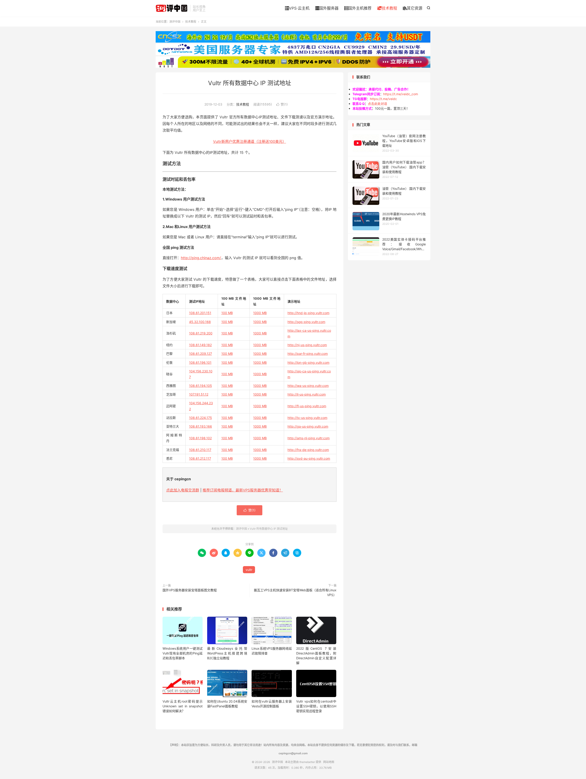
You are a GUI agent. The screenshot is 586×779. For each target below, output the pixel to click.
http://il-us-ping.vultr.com (307, 394)
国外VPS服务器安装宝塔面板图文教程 (190, 590)
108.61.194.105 (200, 386)
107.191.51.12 (198, 394)
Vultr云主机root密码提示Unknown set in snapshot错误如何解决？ (183, 706)
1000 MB (260, 313)
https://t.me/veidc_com (400, 94)
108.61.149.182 (200, 345)
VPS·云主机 (297, 8)
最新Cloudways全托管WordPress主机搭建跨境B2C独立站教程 (227, 653)
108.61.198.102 (200, 438)
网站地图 (328, 762)
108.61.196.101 (200, 362)
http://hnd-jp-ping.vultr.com (308, 313)
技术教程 (387, 8)
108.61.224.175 (200, 418)
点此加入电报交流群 (182, 490)
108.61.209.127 (200, 354)
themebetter (307, 762)
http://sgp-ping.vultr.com (306, 322)
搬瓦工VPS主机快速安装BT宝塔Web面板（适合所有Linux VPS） (295, 592)
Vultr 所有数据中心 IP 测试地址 (249, 83)
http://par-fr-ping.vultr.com (308, 354)
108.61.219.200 (200, 333)
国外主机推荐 (358, 8)
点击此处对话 (377, 104)
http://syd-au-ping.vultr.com (309, 458)
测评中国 (172, 8)
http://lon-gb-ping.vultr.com (308, 362)
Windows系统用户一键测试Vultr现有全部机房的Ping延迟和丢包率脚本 (183, 653)
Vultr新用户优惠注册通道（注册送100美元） (249, 141)
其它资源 (412, 8)
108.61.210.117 (200, 450)
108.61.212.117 (200, 458)
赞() (282, 104)
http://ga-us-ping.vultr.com (308, 426)
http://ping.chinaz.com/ (201, 257)
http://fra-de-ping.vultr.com (308, 450)
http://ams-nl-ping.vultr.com (309, 438)
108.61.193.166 (200, 426)
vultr (249, 570)
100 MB (227, 313)
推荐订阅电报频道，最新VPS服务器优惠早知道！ (243, 490)
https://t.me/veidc (383, 99)
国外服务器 (327, 8)
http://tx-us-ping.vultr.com (307, 418)
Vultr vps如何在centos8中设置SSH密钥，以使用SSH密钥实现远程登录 (316, 706)
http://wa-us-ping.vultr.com (308, 386)
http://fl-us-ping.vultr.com (307, 406)
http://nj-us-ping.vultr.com (307, 345)
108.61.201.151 (200, 313)
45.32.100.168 (200, 322)
